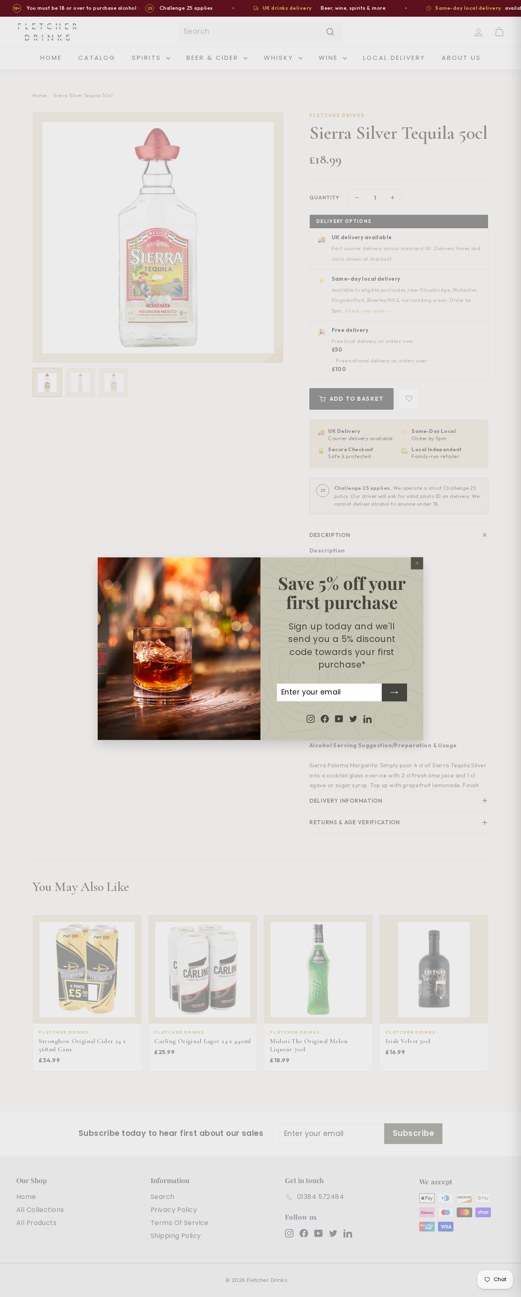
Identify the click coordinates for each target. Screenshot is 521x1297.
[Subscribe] (394, 692)
